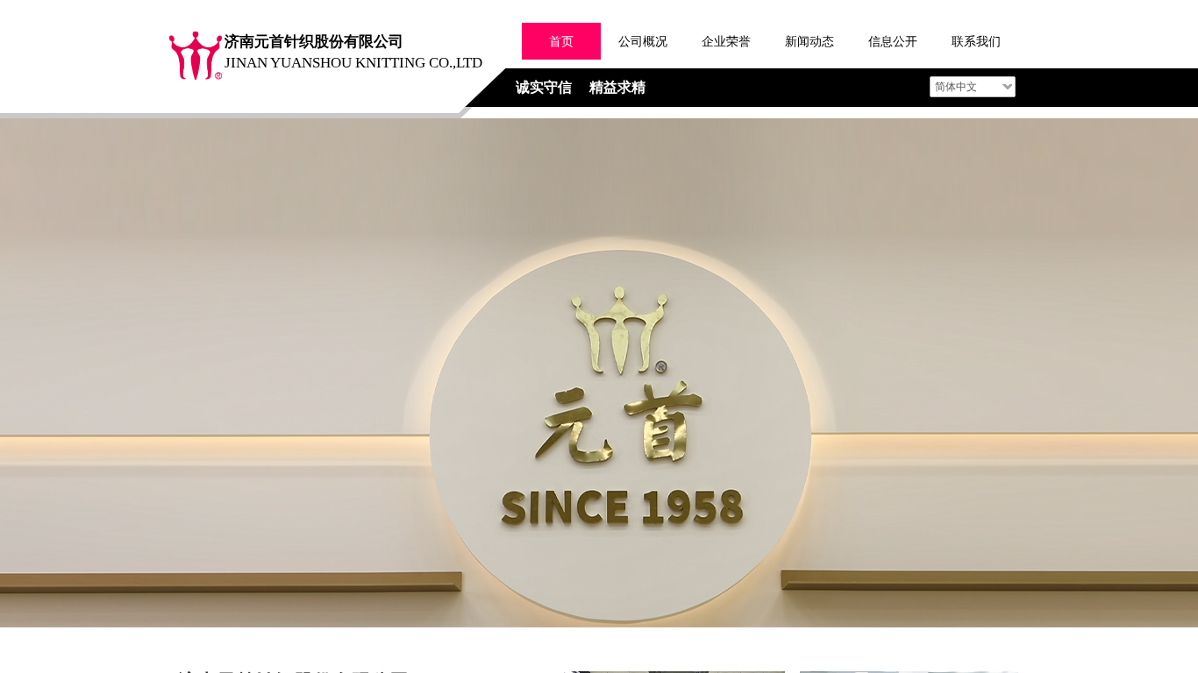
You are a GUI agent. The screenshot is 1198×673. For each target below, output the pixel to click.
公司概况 (642, 41)
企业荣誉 (726, 41)
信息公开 (892, 41)
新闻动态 (809, 41)
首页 (561, 41)
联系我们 (976, 41)
